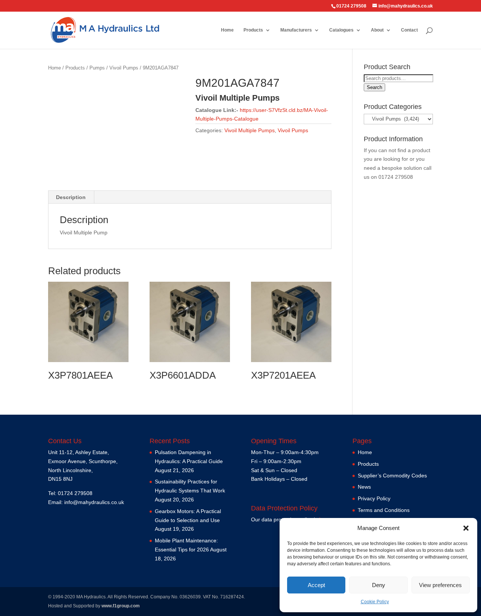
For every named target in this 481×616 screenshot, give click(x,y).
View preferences (440, 585)
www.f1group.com (120, 605)
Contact (409, 30)
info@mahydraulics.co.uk (94, 502)
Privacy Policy (374, 498)
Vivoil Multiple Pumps (249, 130)
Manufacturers (296, 30)
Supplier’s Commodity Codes (392, 476)
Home (227, 30)
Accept (316, 585)
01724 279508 (395, 177)
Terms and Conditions (384, 510)
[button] (466, 528)
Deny (378, 585)
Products (253, 30)
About (377, 30)
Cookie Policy (375, 601)
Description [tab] (71, 197)
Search (374, 87)
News (364, 487)
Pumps (97, 68)
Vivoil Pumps (123, 68)
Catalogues (341, 30)
